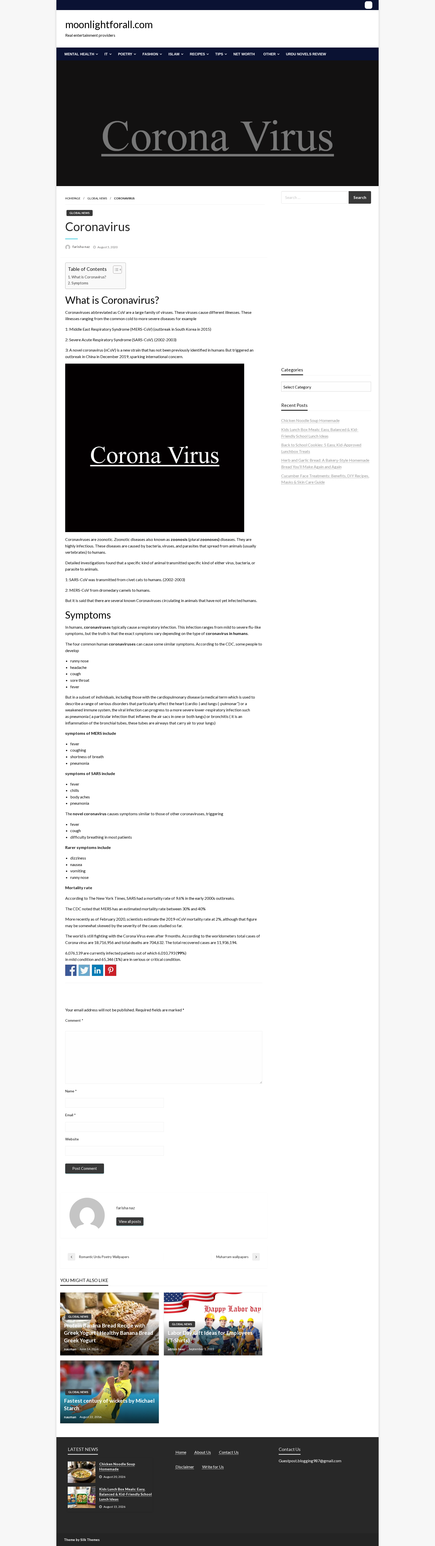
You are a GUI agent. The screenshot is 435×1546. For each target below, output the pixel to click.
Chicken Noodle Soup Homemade (310, 420)
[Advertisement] (319, 283)
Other (269, 54)
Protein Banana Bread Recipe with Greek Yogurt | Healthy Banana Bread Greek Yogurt (108, 1332)
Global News (97, 198)
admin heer (177, 1349)
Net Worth (244, 54)
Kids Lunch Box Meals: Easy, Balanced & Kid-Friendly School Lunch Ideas (125, 1494)
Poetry (125, 54)
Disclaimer (184, 1466)
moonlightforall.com (109, 24)
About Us (202, 1452)
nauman (70, 1349)
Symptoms (79, 283)
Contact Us (229, 1452)
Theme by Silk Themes (82, 1540)
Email (70, 1115)
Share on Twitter (84, 970)
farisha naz (81, 247)
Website (72, 1139)
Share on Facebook (71, 970)
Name (71, 1091)
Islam (173, 54)
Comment (74, 1020)
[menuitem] (80, 54)
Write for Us (213, 1466)
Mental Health (79, 54)
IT (106, 54)
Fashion (150, 54)
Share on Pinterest (110, 970)
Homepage (72, 198)
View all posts (130, 1221)
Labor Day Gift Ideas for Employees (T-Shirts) (210, 1336)
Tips (219, 54)
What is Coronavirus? (88, 277)
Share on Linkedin (97, 970)
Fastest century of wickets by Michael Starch (109, 1404)
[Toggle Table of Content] (115, 269)
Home (180, 1452)
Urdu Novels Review (306, 54)
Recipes (197, 54)
